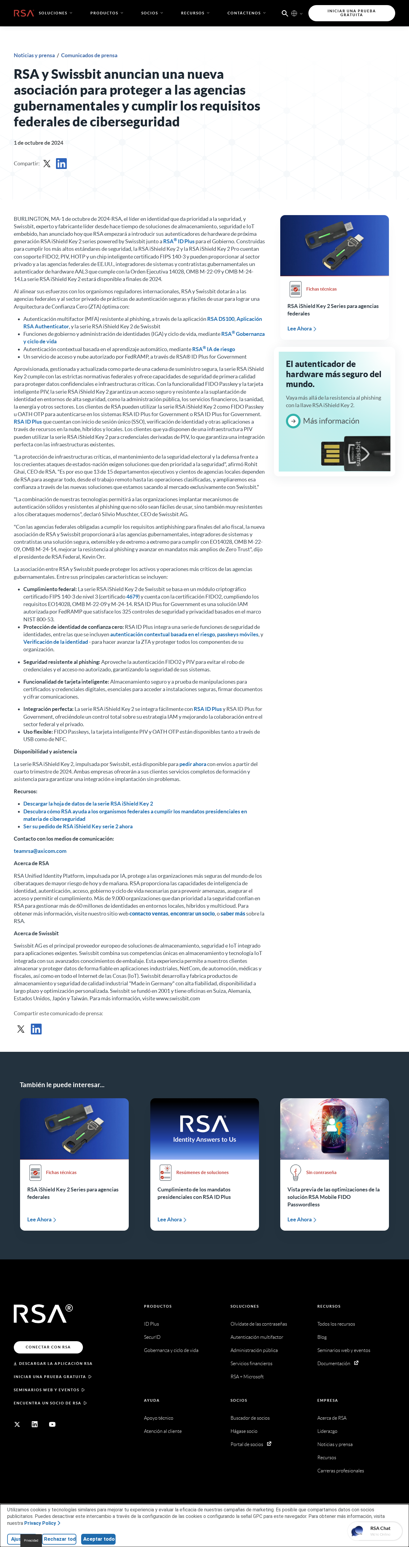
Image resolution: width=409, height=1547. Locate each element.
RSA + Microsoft (247, 1376)
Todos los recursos (336, 1324)
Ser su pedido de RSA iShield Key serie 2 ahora (78, 826)
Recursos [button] (193, 13)
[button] (285, 13)
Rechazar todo (60, 1539)
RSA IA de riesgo (213, 349)
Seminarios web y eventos (46, 1390)
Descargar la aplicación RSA (56, 1363)
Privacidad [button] (31, 1540)
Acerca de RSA (331, 1418)
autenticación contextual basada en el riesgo (162, 634)
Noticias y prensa (35, 55)
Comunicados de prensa (89, 55)
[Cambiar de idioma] (294, 13)
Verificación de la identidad (55, 642)
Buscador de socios (250, 1418)
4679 (132, 596)
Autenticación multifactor (257, 1337)
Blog (322, 1337)
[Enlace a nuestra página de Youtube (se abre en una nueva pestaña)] (52, 1424)
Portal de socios (247, 1444)
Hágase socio (244, 1431)
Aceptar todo (99, 1539)
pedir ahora (192, 764)
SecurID (152, 1337)
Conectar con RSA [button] (48, 1347)
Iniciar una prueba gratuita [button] (352, 13)
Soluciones (245, 1306)
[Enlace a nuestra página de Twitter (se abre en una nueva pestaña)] (17, 1424)
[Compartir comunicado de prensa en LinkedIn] (61, 163)
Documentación (333, 1363)
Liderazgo (327, 1431)
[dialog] (204, 1525)
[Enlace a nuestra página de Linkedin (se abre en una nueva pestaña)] (34, 1424)
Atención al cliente (163, 1431)
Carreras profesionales (340, 1470)
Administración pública (254, 1350)
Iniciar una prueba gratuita (50, 1377)
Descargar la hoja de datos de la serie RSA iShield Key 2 (88, 803)
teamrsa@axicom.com (40, 851)
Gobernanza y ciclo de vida (171, 1350)
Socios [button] (149, 13)
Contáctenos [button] (244, 13)
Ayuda (152, 1400)
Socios (239, 1400)
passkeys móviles (237, 634)
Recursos (329, 1306)
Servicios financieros (251, 1363)
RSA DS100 (220, 319)
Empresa (327, 1400)
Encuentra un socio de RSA (47, 1403)
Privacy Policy (40, 1523)
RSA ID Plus (179, 241)
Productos (158, 1306)
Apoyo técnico (158, 1418)
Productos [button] (104, 13)
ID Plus (151, 1324)
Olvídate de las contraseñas (259, 1324)
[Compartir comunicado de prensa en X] (47, 163)
